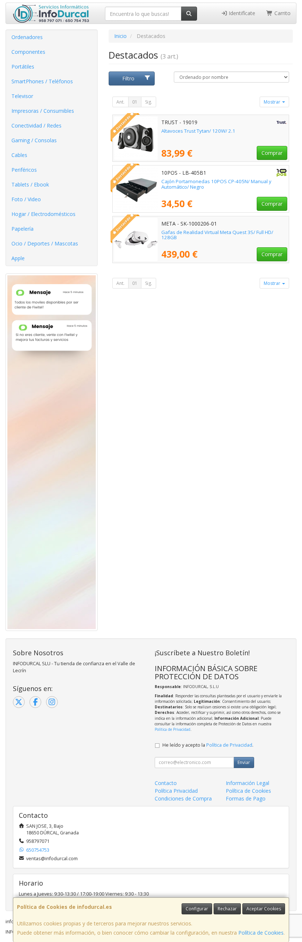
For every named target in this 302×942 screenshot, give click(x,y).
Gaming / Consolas (34, 140)
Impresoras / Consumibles (42, 110)
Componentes (28, 51)
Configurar (197, 909)
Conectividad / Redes (36, 125)
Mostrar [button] (272, 102)
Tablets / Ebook (30, 184)
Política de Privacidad (172, 729)
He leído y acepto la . (207, 745)
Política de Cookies (261, 932)
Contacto (166, 782)
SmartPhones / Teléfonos (42, 81)
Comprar (271, 152)
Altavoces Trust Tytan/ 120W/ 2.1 (198, 131)
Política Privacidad (176, 790)
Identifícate (241, 13)
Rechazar (227, 909)
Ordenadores (27, 37)
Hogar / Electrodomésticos (43, 213)
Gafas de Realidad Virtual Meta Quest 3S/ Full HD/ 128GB (217, 235)
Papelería (22, 228)
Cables (19, 154)
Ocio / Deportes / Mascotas (44, 243)
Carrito (282, 13)
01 (134, 102)
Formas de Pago (246, 798)
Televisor (22, 96)
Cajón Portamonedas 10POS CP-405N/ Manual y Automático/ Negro (216, 184)
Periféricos (24, 169)
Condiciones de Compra (183, 798)
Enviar (244, 762)
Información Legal (247, 782)
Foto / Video (26, 199)
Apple (18, 258)
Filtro (128, 78)
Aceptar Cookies (263, 909)
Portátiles (22, 66)
